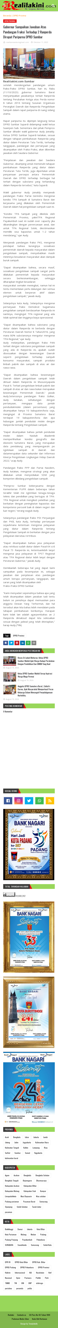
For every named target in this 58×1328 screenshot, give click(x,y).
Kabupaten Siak (30, 1191)
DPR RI (7, 1262)
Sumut (27, 1153)
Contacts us (21, 1315)
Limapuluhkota (10, 1196)
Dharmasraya (41, 1180)
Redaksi (11, 1315)
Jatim (16, 1142)
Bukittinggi (9, 1229)
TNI (15, 1283)
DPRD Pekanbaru (27, 1267)
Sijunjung (8, 1206)
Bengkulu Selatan (42, 1175)
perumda (19, 1288)
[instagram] (18, 800)
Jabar (27, 1137)
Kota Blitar (41, 1229)
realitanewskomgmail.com (17, 42)
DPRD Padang (10, 1267)
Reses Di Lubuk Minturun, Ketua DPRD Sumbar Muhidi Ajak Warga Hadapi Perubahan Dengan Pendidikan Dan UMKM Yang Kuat (36, 661)
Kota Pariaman (10, 1234)
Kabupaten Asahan (12, 1185)
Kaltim (25, 1147)
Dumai (20, 1229)
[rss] (50, 800)
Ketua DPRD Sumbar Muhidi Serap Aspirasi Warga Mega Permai (35, 675)
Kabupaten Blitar (30, 1185)
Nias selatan (41, 1196)
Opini (18, 1277)
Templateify (33, 1323)
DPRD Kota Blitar (21, 1262)
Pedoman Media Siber (20, 1319)
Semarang (43, 1201)
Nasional (8, 1277)
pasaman (8, 1212)
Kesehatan (40, 1272)
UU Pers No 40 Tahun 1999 (39, 1315)
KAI (30, 1272)
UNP (30, 1283)
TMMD (7, 1283)
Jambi (45, 1137)
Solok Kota (47, 1245)
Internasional (20, 1272)
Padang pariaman (12, 1201)
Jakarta (36, 1137)
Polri (47, 1277)
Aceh (7, 1137)
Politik (38, 1277)
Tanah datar (36, 1206)
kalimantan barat (11, 1158)
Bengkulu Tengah (12, 1180)
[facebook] (8, 800)
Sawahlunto (22, 1245)
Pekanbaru (41, 1239)
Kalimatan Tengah (12, 1147)
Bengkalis (27, 1175)
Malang (23, 1234)
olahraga (39, 1283)
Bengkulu (16, 1137)
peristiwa (8, 1288)
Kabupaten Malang (12, 1191)
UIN (22, 1283)
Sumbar (18, 1153)
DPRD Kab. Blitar (38, 1262)
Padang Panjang (11, 1239)
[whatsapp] (39, 800)
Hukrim (7, 1272)
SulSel (7, 1153)
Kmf (49, 1272)
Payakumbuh (27, 1239)
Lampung (36, 1147)
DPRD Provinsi (19, 15)
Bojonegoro (27, 1180)
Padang (43, 1234)
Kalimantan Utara (42, 1142)
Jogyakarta (27, 1142)
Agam (7, 1175)
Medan (33, 1234)
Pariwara (27, 1277)
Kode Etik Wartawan (39, 1319)
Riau (46, 1147)
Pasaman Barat (29, 1201)
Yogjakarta (38, 1153)
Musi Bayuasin (26, 1196)
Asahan (16, 1175)
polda (30, 1288)
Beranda (7, 15)
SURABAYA (9, 1245)
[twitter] (29, 800)
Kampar (43, 1191)
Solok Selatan (22, 1206)
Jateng (7, 1142)
